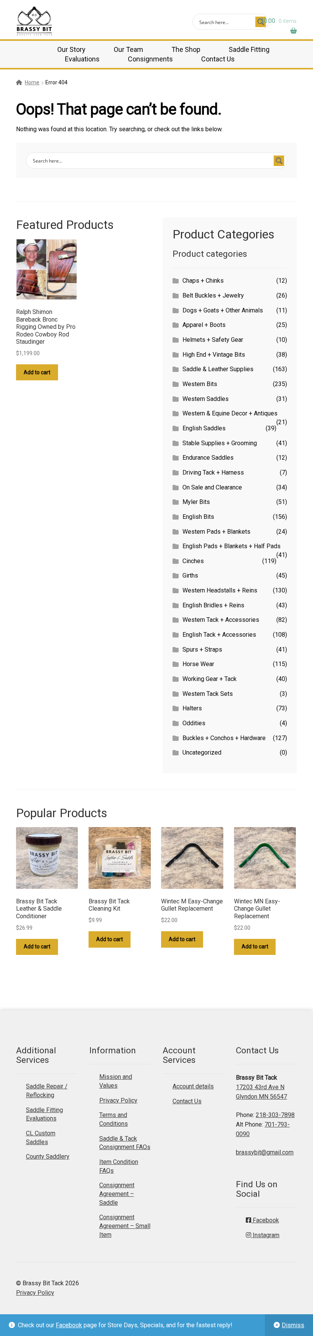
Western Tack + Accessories (220, 619)
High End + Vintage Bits (213, 354)
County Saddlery (47, 1156)
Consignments (150, 59)
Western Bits (199, 384)
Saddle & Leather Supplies (217, 369)
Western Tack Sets (207, 693)
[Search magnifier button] (279, 160)
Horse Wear (198, 664)
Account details (193, 1086)
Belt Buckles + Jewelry (213, 295)
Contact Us (218, 59)
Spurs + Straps (202, 649)
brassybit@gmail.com (265, 1152)
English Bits (198, 516)
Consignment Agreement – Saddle (116, 1193)
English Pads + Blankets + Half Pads (231, 546)
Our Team (128, 49)
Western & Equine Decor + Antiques (230, 413)
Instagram (265, 1235)
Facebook (69, 1325)
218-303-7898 (275, 1115)
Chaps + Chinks (203, 280)
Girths (190, 575)
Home (32, 82)
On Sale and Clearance (212, 487)
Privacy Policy (118, 1100)
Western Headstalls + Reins (219, 590)
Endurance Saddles (208, 457)
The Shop (185, 49)
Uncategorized (201, 752)
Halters (192, 708)
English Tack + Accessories (219, 634)
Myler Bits (196, 501)
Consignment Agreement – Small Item (124, 1226)
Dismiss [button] (293, 1325)
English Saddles (204, 428)
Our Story (71, 49)
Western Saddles (205, 398)
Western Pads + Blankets (216, 531)
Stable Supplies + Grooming (219, 443)
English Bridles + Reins (213, 605)
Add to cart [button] (37, 372)
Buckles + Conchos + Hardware (224, 738)
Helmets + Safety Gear (212, 339)
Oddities (193, 723)
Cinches (193, 561)
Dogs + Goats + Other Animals (222, 310)
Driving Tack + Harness (213, 472)
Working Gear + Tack (209, 678)
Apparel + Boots (204, 324)
